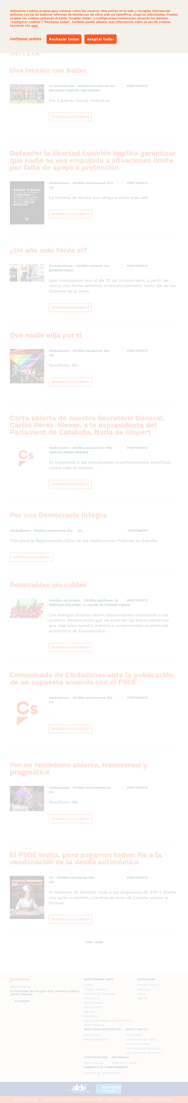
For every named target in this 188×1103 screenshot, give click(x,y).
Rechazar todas (64, 39)
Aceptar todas (100, 39)
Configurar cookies (25, 38)
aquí (34, 25)
